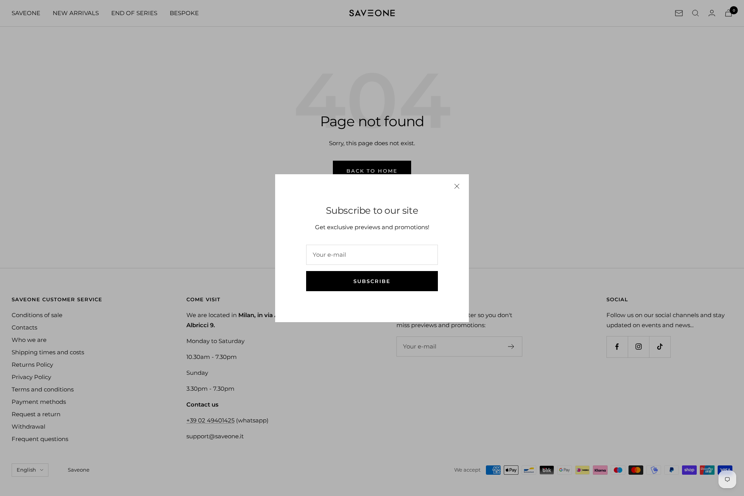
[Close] (457, 186)
